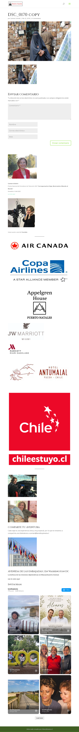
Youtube (24, 232)
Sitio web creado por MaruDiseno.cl (40, 729)
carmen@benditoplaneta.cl (39, 533)
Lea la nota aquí (14, 579)
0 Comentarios (36, 18)
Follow (68, 590)
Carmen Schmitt (15, 18)
